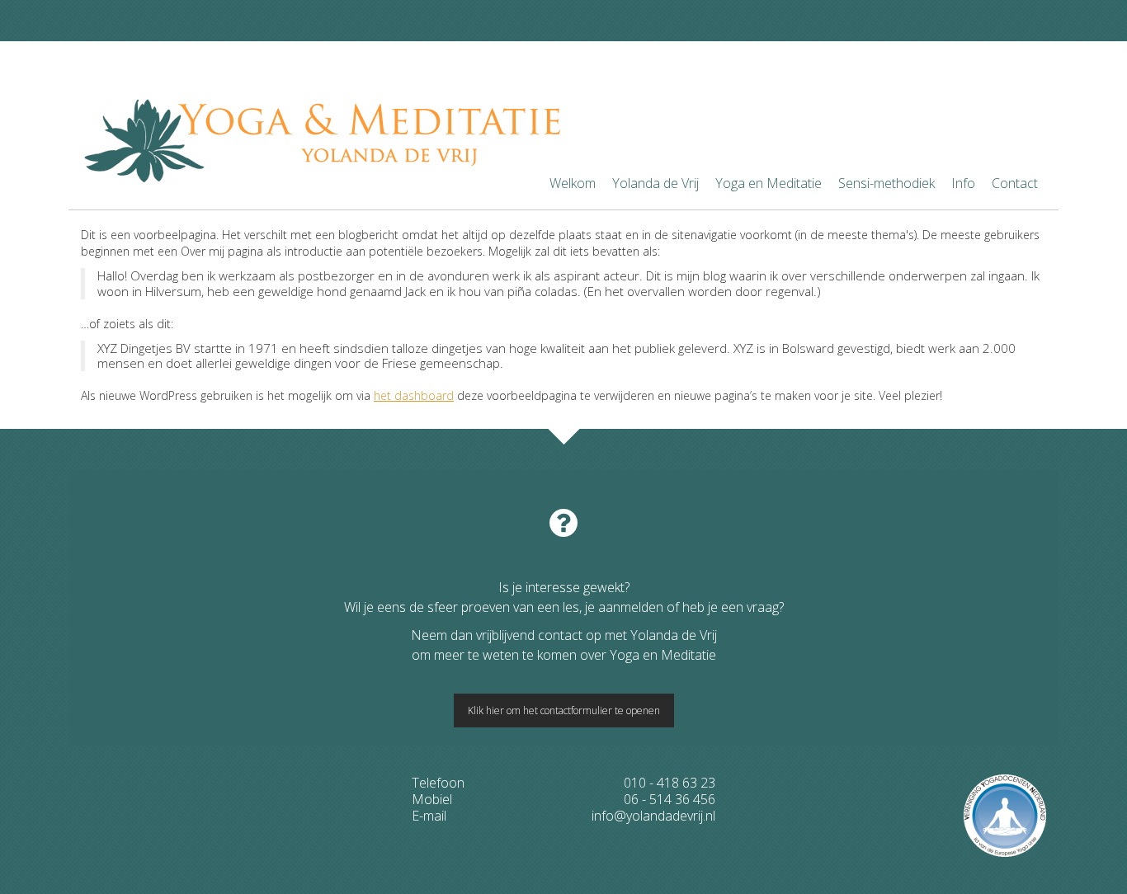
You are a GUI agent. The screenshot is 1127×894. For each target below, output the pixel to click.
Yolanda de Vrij (655, 183)
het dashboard (414, 395)
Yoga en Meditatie (768, 183)
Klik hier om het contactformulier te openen (564, 710)
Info (963, 183)
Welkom (572, 183)
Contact (1015, 183)
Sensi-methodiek (886, 183)
